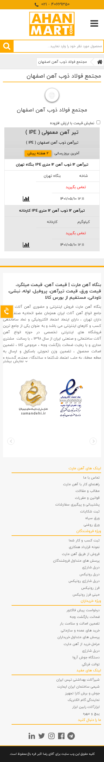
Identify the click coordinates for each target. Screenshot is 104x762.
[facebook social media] (62, 735)
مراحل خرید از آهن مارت (82, 644)
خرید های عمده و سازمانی (80, 630)
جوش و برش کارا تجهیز (82, 693)
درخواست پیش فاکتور (83, 610)
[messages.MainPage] (100, 62)
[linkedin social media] (32, 735)
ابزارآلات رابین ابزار (86, 707)
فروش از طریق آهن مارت (81, 554)
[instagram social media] (52, 735)
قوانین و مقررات (87, 498)
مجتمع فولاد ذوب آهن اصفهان (62, 62)
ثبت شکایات (90, 511)
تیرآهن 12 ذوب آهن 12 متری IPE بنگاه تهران (52, 164)
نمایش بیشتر (13, 361)
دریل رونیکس (89, 574)
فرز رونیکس (90, 588)
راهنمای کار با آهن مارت (81, 484)
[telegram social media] (71, 735)
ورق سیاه (92, 518)
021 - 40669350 (55, 4)
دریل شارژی (91, 567)
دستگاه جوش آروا (86, 657)
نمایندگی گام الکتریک (84, 700)
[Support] (6, 311)
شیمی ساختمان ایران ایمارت (78, 686)
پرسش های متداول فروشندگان (76, 560)
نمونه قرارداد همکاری (84, 547)
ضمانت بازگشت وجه (85, 617)
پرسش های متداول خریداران (78, 637)
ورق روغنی (92, 525)
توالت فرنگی (91, 664)
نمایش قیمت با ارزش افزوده (72, 123)
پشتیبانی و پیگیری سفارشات (77, 504)
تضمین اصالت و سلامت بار (80, 623)
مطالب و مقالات (88, 491)
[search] (7, 46)
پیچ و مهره (91, 713)
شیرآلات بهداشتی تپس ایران (78, 679)
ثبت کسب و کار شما (84, 540)
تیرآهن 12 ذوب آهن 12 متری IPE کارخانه (52, 210)
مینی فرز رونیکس (86, 594)
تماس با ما (91, 477)
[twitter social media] (42, 735)
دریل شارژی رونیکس (84, 581)
